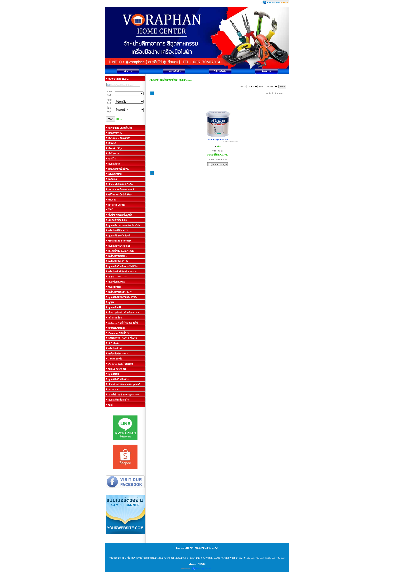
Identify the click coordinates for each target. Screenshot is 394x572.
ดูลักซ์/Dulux (185, 80)
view (218, 146)
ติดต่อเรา (266, 71)
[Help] (119, 119)
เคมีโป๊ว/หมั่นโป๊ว (168, 80)
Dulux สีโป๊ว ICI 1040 (217, 154)
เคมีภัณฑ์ (153, 80)
